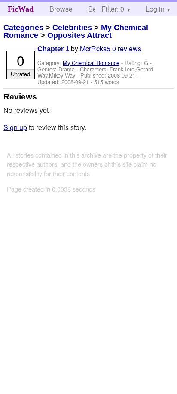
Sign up (15, 127)
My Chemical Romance (91, 63)
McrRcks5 (95, 48)
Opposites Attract (79, 35)
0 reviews (126, 48)
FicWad (21, 9)
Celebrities (72, 27)
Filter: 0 (112, 9)
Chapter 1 (53, 49)
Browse (61, 9)
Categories (23, 27)
